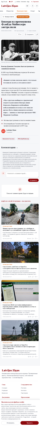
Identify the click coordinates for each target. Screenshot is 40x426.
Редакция (5, 390)
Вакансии (5, 393)
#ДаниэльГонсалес (9, 138)
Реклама (23, 388)
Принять (30, 423)
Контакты (23, 390)
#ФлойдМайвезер (23, 138)
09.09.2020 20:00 (6, 30)
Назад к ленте (9, 16)
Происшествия (22, 11)
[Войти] (32, 6)
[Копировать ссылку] (37, 34)
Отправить (33, 180)
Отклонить (10, 423)
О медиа (4, 388)
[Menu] (37, 6)
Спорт (33, 11)
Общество (9, 11)
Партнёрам (24, 393)
